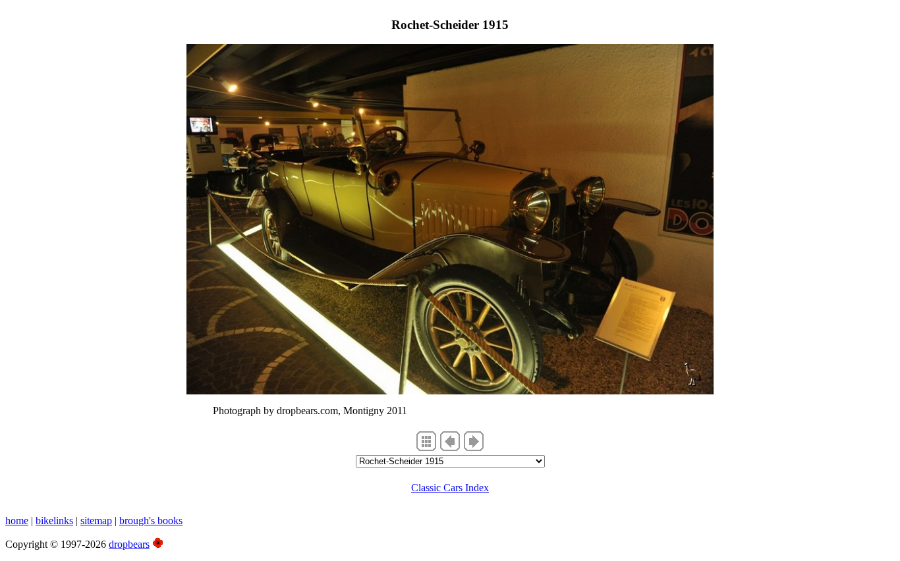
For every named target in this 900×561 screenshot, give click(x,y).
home (16, 520)
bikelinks (54, 520)
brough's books (151, 520)
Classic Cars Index (450, 487)
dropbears (129, 544)
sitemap (96, 520)
